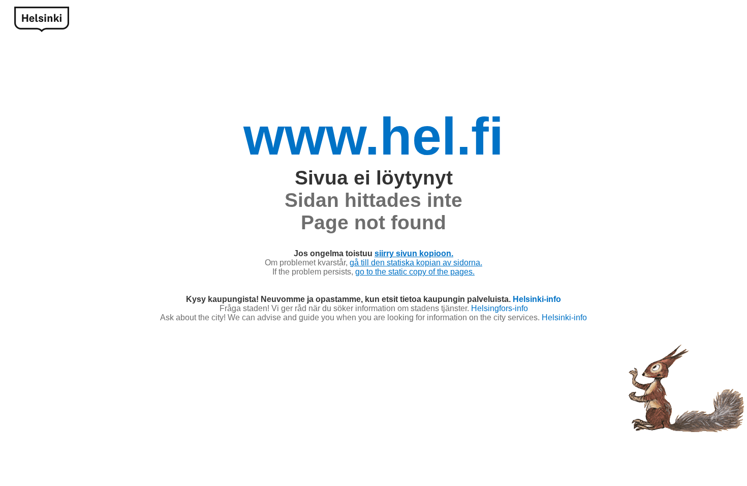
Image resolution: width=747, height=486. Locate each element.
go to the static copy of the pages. (415, 271)
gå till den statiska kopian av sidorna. (416, 262)
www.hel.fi (373, 136)
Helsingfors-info (499, 308)
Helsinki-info (537, 299)
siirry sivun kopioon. (414, 253)
